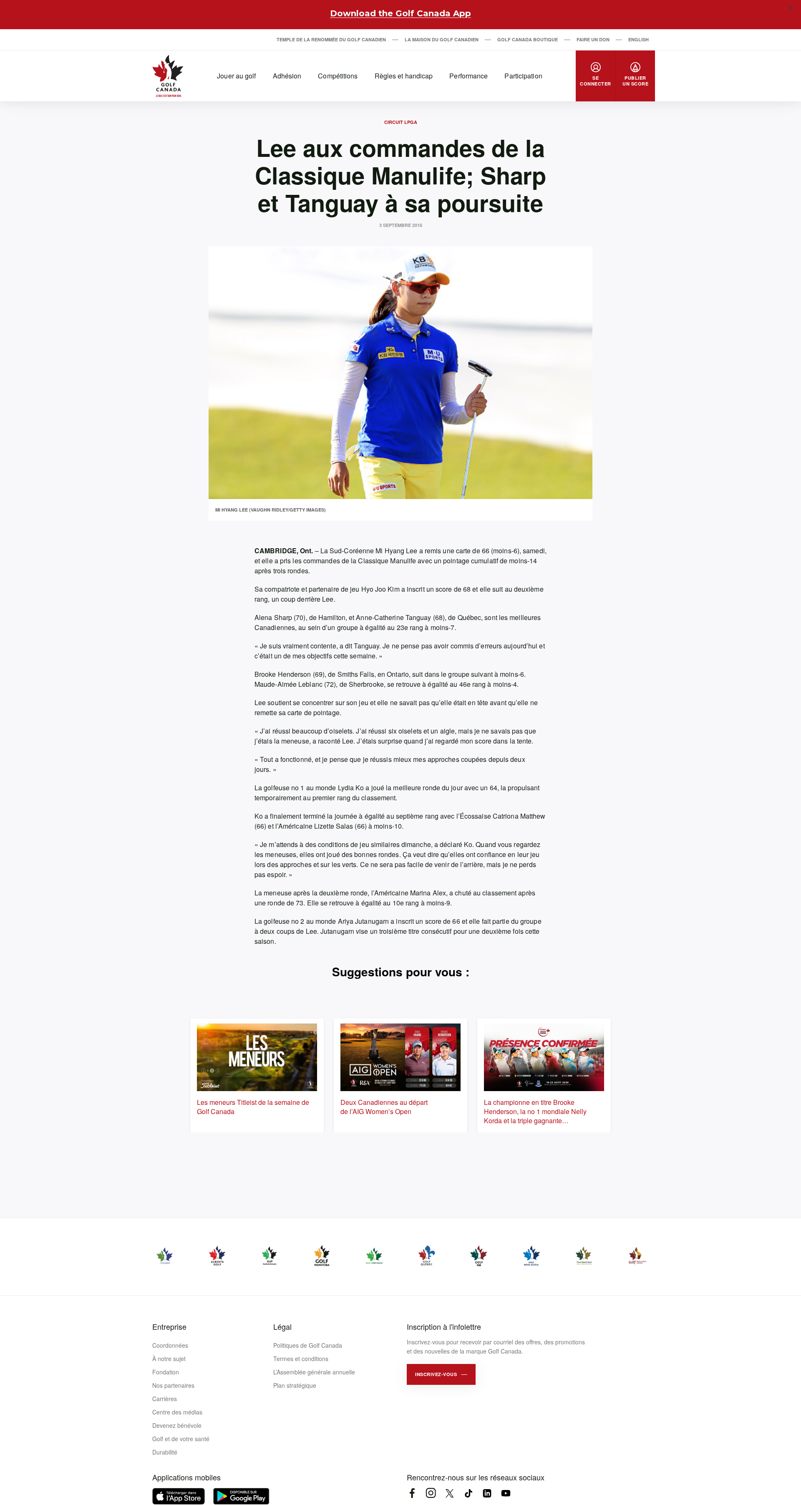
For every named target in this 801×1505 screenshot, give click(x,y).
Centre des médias (177, 1412)
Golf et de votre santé (180, 1438)
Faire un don (593, 39)
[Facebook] (412, 1493)
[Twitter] (449, 1493)
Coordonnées (170, 1345)
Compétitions (338, 76)
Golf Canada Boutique (527, 39)
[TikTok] (468, 1493)
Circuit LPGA (400, 122)
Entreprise (169, 1326)
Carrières (164, 1398)
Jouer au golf (236, 76)
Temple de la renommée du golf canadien (331, 39)
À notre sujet (169, 1358)
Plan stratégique (294, 1385)
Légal (282, 1326)
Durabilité (164, 1452)
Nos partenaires (173, 1385)
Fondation (165, 1372)
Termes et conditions (300, 1358)
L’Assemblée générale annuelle (314, 1372)
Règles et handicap (404, 76)
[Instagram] (431, 1493)
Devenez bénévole (177, 1425)
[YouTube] (506, 1493)
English (638, 39)
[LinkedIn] (487, 1493)
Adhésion (287, 76)
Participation (523, 76)
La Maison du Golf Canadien (442, 39)
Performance (468, 76)
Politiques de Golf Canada (307, 1345)
